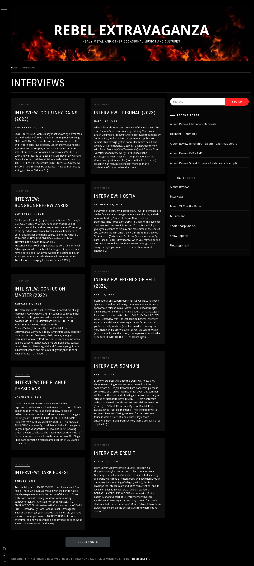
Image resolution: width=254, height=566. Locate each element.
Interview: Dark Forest (42, 472)
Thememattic (140, 558)
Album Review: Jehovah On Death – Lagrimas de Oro (203, 144)
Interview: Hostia (114, 196)
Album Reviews (179, 187)
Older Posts (88, 542)
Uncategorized (179, 245)
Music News (178, 216)
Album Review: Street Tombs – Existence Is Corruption (205, 163)
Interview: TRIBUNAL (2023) (125, 113)
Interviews (22, 105)
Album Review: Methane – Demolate (193, 124)
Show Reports (179, 236)
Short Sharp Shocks (183, 226)
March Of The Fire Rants (186, 206)
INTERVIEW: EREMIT (114, 453)
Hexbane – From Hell (183, 134)
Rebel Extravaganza (131, 29)
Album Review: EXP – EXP (186, 153)
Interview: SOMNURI (116, 366)
